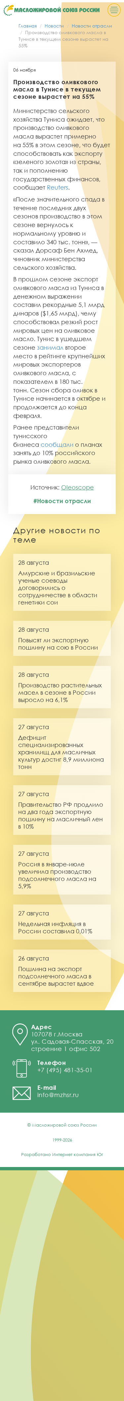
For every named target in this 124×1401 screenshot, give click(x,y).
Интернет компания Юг (77, 1154)
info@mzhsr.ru (58, 1094)
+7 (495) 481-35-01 (65, 1070)
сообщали (57, 444)
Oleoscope (77, 487)
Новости (54, 26)
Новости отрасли (92, 26)
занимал (50, 347)
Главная (28, 26)
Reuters (57, 187)
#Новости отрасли (62, 500)
